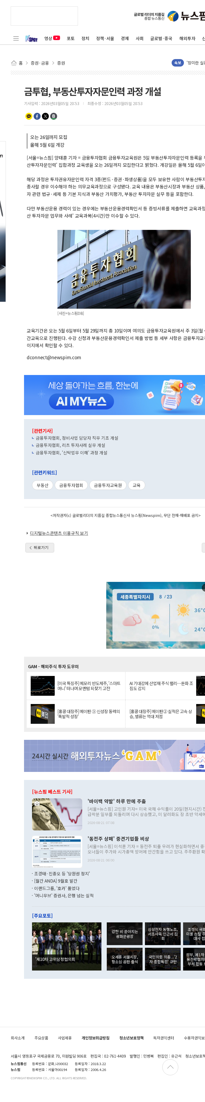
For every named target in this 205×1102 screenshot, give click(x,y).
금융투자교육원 (108, 485)
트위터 (45, 116)
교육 (137, 485)
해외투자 (187, 38)
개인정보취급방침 (95, 1038)
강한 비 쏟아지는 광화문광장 (125, 934)
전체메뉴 (16, 38)
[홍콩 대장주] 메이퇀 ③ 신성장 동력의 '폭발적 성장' (88, 714)
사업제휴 (65, 1038)
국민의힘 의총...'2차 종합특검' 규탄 (163, 959)
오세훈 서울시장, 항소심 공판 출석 (125, 959)
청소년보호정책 (131, 1038)
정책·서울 (105, 38)
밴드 (53, 116)
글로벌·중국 (161, 38)
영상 (48, 38)
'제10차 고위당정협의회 (55, 959)
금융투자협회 (71, 485)
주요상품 (41, 1038)
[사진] (57, 813)
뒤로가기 (41, 547)
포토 (71, 38)
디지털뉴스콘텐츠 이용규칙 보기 (59, 533)
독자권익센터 (163, 1038)
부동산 (43, 485)
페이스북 (37, 116)
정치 (85, 38)
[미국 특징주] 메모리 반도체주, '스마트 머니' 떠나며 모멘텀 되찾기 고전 (88, 686)
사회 (140, 38)
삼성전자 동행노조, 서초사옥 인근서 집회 (163, 933)
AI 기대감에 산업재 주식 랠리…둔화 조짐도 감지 (161, 686)
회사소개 (18, 1038)
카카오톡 (28, 116)
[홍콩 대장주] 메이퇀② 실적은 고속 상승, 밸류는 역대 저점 (160, 714)
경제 (125, 38)
